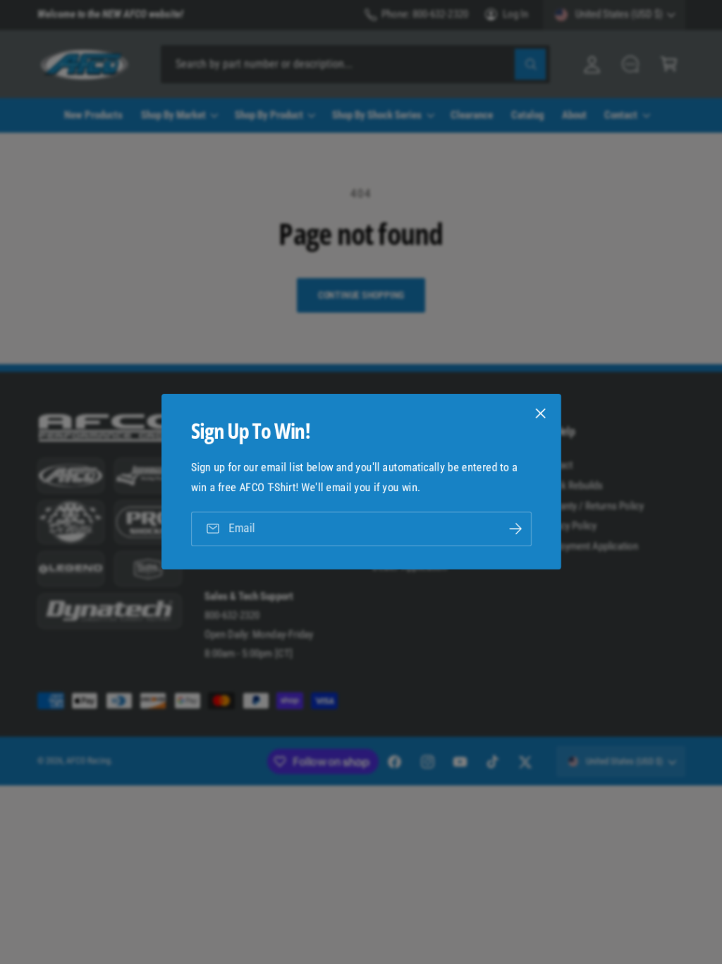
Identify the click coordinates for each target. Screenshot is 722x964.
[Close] (540, 413)
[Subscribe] (514, 529)
